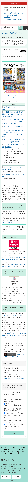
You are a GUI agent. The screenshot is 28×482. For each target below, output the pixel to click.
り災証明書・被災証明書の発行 (13, 19)
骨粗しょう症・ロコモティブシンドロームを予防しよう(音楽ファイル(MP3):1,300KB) (13, 121)
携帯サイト (15, 447)
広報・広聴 (18, 32)
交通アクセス (14, 453)
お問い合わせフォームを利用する (14, 379)
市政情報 (12, 32)
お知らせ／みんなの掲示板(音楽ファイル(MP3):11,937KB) (13, 141)
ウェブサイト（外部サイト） (12, 316)
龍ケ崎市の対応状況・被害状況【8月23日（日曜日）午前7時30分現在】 (14, 15)
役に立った (8, 404)
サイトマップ (5, 447)
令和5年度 (4, 35)
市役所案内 (16, 476)
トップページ (5, 32)
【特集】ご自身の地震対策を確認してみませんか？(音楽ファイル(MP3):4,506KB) (13, 114)
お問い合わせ (6, 476)
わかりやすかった (10, 413)
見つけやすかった (10, 424)
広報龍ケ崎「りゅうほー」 (17, 33)
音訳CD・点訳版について (10, 222)
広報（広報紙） (5, 33)
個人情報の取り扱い (13, 451)
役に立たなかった (16, 406)
